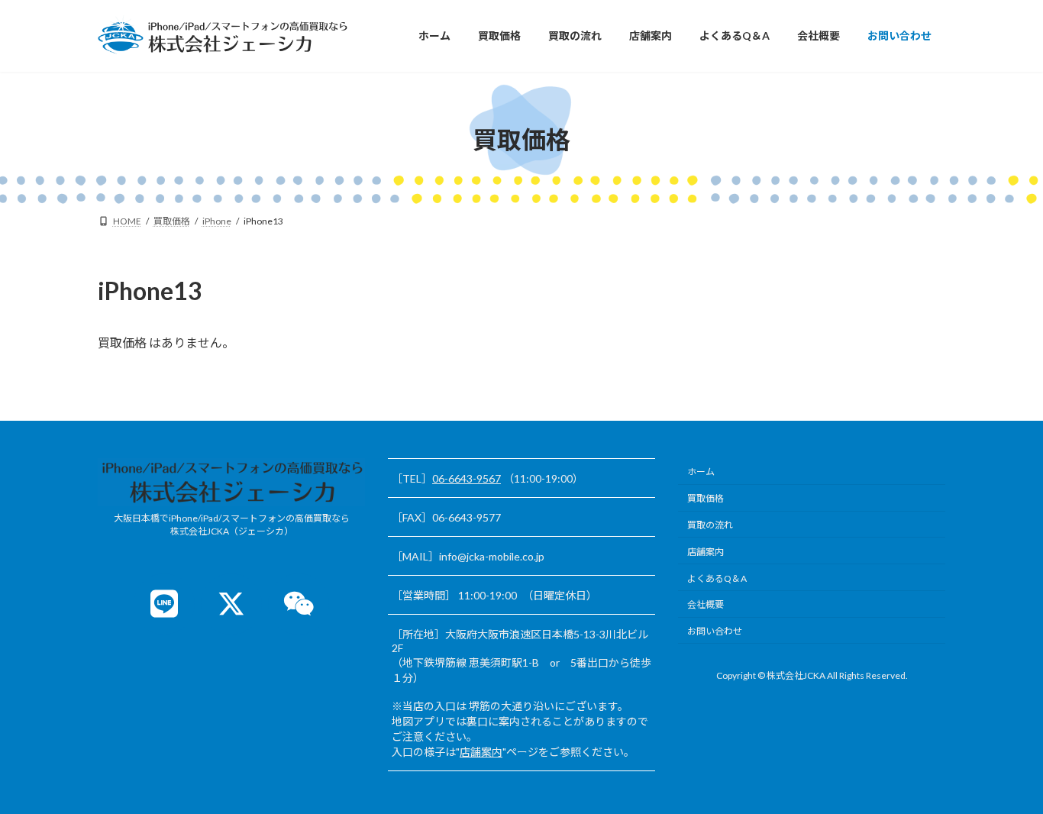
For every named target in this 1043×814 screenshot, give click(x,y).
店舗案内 (481, 751)
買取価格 (705, 498)
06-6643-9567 (466, 478)
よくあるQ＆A (717, 577)
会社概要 (705, 604)
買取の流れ (710, 525)
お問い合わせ (714, 631)
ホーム (701, 471)
